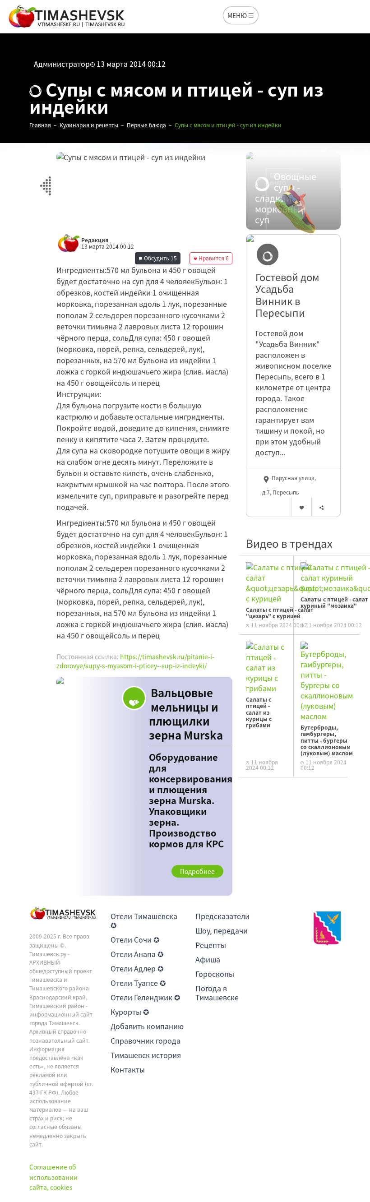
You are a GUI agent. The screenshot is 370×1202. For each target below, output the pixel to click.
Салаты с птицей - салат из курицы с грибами (259, 712)
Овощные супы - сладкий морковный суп (285, 198)
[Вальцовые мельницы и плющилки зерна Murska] (144, 786)
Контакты (128, 1069)
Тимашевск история (146, 1054)
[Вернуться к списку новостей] (45, 181)
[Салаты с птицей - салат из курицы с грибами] (266, 666)
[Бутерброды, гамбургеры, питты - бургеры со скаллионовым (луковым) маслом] (327, 680)
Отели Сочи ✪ (135, 939)
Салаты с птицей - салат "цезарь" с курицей (280, 613)
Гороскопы (214, 973)
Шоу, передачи (221, 930)
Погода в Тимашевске (217, 993)
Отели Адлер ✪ (137, 968)
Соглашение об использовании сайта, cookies (53, 1177)
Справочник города (145, 1040)
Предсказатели (222, 915)
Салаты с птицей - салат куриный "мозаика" (334, 602)
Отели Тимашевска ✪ (144, 920)
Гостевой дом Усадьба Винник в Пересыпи (287, 295)
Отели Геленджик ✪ (145, 997)
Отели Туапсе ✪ (138, 982)
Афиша (207, 959)
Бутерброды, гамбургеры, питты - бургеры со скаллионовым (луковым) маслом (327, 740)
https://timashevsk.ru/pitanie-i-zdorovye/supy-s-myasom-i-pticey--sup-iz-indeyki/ (135, 661)
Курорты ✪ (130, 1011)
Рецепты (210, 944)
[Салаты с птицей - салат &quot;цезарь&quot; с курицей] (281, 581)
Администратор (62, 63)
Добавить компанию (147, 1026)
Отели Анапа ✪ (137, 953)
